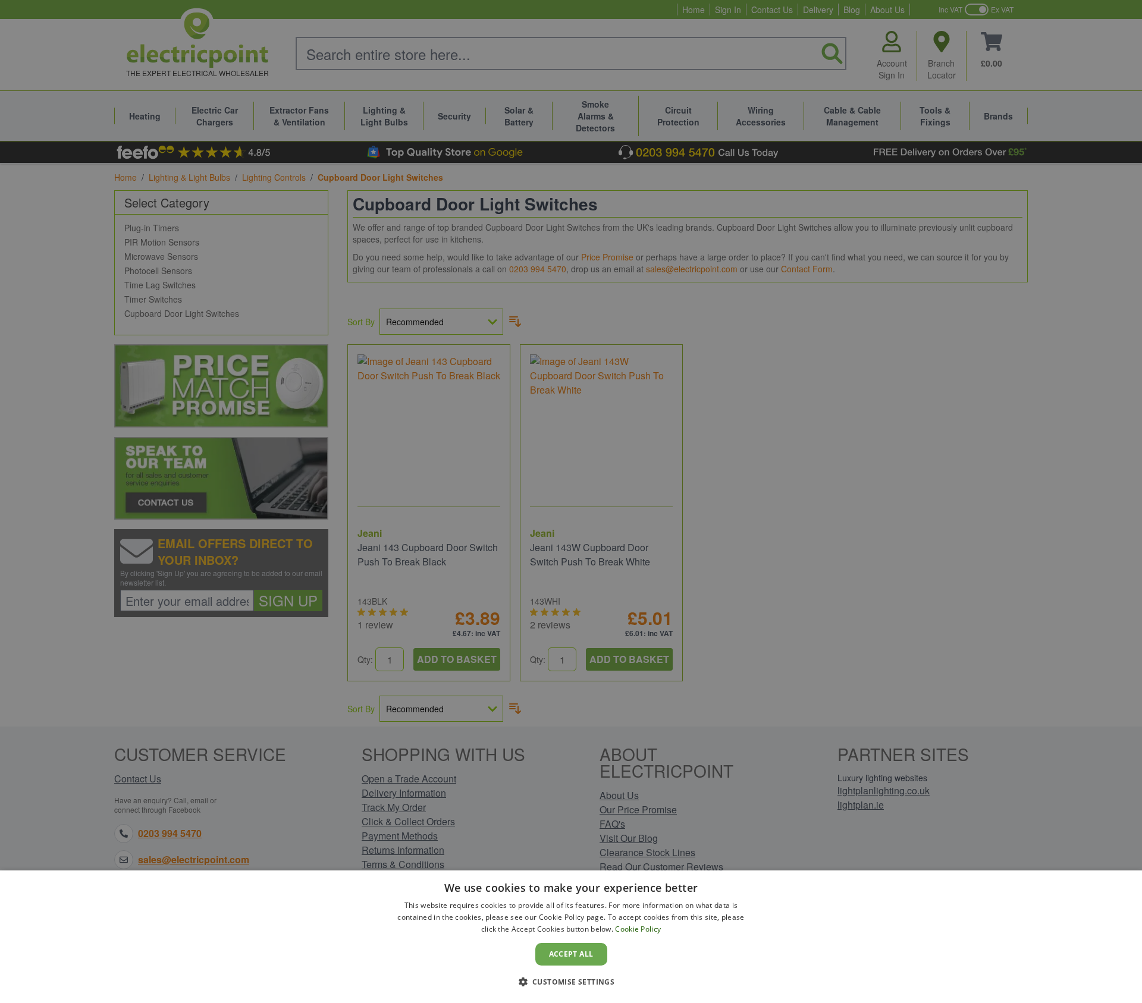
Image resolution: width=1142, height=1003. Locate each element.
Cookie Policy (638, 929)
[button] (571, 981)
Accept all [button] (571, 954)
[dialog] (571, 936)
